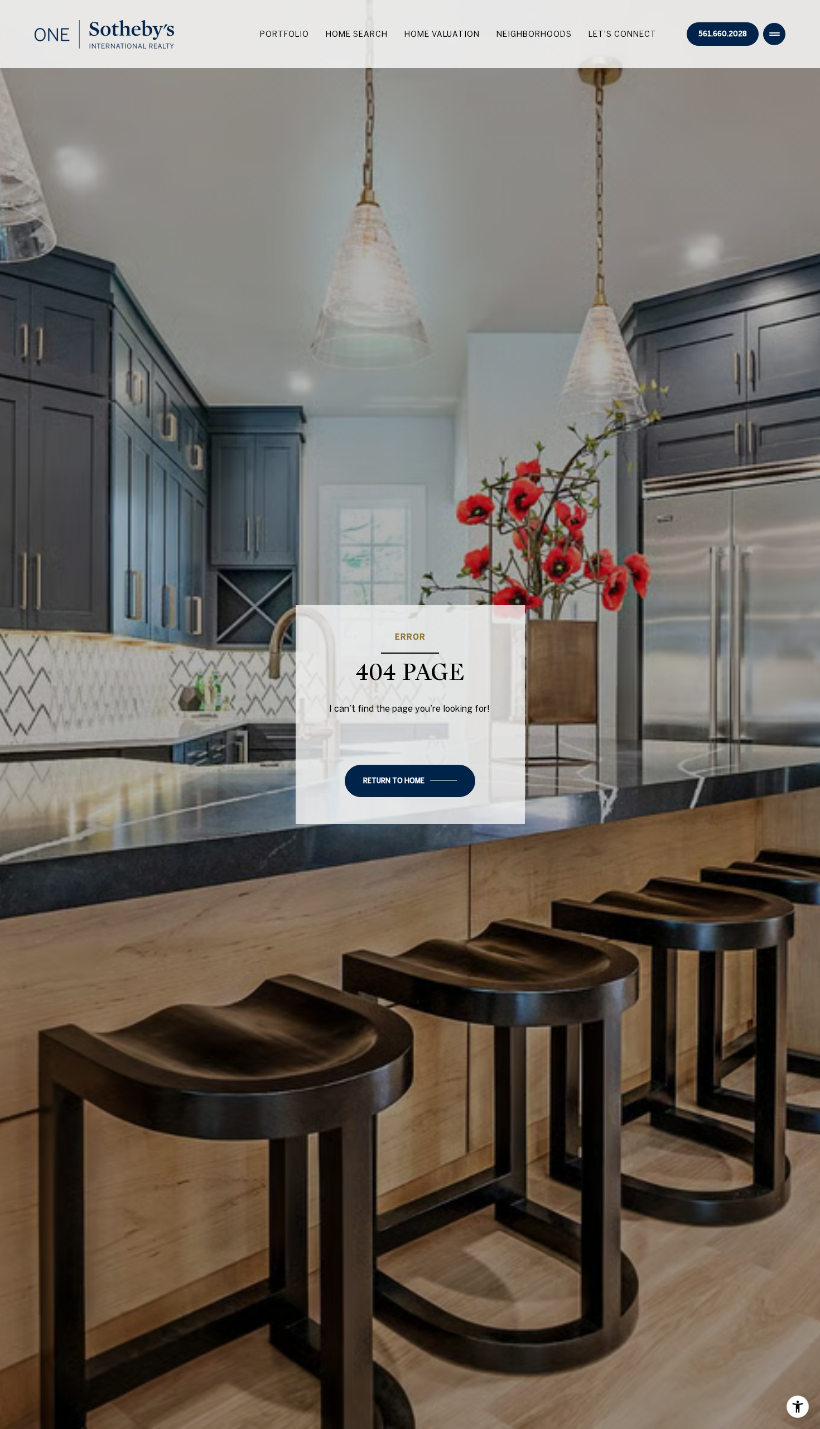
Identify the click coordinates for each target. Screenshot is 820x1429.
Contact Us (723, 34)
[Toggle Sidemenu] (774, 34)
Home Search (357, 34)
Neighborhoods (534, 34)
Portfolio (284, 34)
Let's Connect (623, 34)
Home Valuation (442, 34)
